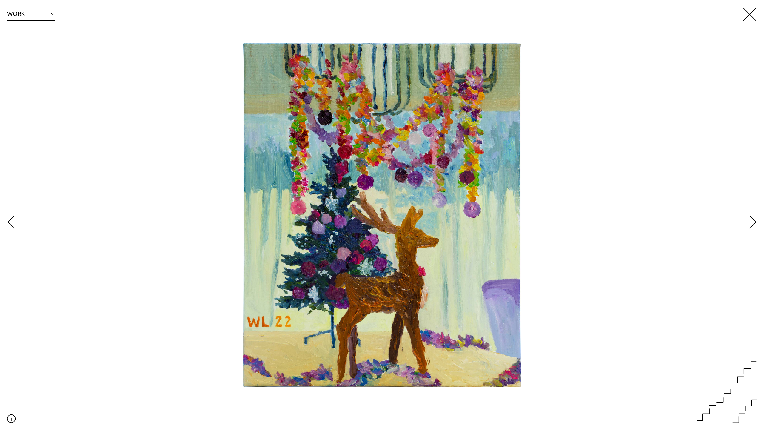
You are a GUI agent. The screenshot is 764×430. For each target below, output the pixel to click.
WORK (16, 14)
